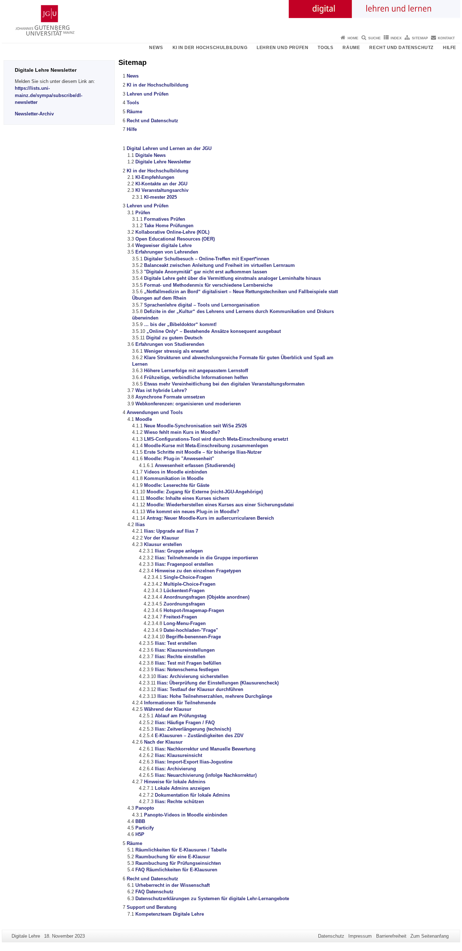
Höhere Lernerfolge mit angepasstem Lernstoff (196, 370)
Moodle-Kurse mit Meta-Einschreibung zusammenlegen (206, 445)
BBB (140, 821)
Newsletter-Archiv (34, 113)
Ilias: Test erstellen (176, 643)
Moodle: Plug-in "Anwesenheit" (179, 458)
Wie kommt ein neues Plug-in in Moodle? (193, 511)
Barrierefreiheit (391, 936)
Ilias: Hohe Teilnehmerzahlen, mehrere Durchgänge (214, 696)
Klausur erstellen (163, 544)
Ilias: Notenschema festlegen (187, 669)
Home (353, 38)
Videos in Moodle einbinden (175, 472)
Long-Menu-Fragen (185, 623)
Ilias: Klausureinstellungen (185, 650)
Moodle (143, 419)
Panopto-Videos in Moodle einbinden (185, 815)
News (156, 47)
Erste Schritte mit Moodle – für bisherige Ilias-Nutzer (203, 452)
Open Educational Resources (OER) (175, 239)
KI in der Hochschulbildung (210, 47)
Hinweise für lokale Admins (174, 781)
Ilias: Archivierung (175, 768)
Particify (144, 828)
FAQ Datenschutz (154, 891)
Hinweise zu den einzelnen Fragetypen (198, 570)
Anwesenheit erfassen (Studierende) (195, 465)
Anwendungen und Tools (155, 412)
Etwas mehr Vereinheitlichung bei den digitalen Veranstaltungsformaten (224, 384)
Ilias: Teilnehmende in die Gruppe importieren (206, 557)
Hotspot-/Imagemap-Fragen (194, 610)
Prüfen (142, 212)
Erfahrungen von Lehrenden (166, 252)
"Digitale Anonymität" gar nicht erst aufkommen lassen (205, 271)
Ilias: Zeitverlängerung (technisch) (193, 729)
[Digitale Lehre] (231, 16)
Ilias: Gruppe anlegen (179, 551)
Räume (351, 47)
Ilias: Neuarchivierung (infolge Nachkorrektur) (206, 775)
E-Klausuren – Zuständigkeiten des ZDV (199, 735)
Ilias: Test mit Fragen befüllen (188, 663)
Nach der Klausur (163, 742)
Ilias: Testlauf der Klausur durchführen (200, 689)
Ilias (140, 524)
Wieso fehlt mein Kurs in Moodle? (182, 432)
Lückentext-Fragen (184, 590)
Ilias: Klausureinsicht (178, 755)
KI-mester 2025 (160, 197)
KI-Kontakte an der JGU (161, 183)
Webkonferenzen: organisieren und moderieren (188, 403)
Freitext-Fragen (180, 617)
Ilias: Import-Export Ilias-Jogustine (193, 762)
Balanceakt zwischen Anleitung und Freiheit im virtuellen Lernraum (219, 265)
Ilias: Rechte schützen (179, 801)
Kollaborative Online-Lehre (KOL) (172, 232)
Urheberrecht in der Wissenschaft (172, 885)
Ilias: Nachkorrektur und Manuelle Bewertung (205, 749)
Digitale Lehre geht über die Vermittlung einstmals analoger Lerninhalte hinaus (232, 278)
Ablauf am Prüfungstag (180, 715)
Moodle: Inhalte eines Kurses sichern (187, 498)
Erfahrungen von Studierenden (169, 344)
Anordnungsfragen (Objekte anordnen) (206, 597)
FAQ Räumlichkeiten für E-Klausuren (176, 869)
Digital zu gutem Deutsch (174, 337)
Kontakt (446, 38)
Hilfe (449, 47)
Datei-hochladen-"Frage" (191, 630)
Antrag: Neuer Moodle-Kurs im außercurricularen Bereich (210, 518)
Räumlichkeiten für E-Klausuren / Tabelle (181, 850)
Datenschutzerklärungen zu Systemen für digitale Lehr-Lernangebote (212, 898)
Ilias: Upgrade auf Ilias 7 (171, 531)
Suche (374, 38)
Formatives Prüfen (164, 219)
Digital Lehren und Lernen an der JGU (169, 148)
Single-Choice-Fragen (188, 577)
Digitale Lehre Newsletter (163, 161)
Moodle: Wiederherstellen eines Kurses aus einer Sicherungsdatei (220, 504)
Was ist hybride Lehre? (161, 390)
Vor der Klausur (161, 538)
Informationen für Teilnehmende (180, 702)
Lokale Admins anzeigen (182, 788)
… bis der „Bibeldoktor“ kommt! (180, 324)
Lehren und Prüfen (282, 47)
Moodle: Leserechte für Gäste (176, 485)
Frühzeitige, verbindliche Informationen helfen (196, 377)
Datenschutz (331, 936)
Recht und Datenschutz (401, 47)
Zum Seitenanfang (429, 936)
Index (396, 38)
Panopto (144, 808)
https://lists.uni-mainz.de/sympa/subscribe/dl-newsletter (48, 95)
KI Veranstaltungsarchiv (161, 190)
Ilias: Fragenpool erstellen (184, 564)
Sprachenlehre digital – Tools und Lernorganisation (202, 305)
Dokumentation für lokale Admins (192, 795)
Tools (325, 47)
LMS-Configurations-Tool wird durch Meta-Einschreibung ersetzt (216, 439)
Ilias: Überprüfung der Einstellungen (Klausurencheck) (218, 683)
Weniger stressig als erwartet (176, 351)
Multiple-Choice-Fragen (189, 584)
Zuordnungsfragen (184, 604)
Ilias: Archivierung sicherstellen (192, 676)
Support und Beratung (151, 907)
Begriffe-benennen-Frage (193, 636)
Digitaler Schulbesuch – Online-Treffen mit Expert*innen (206, 258)
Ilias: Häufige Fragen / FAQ (185, 722)
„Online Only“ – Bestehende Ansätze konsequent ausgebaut (214, 331)
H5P (139, 834)
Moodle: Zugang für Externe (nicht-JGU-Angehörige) (205, 491)
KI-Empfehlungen (154, 177)
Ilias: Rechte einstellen (180, 656)
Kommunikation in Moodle (174, 478)
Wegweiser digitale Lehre (163, 245)
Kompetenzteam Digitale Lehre (169, 914)
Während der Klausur (167, 709)
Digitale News (150, 155)
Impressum (360, 936)
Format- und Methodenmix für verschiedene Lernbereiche (208, 285)
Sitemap (420, 38)
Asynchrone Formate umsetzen (170, 397)
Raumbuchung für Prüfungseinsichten (178, 863)
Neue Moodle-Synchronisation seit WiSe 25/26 (195, 425)
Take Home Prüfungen (168, 225)
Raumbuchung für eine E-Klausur (172, 856)
